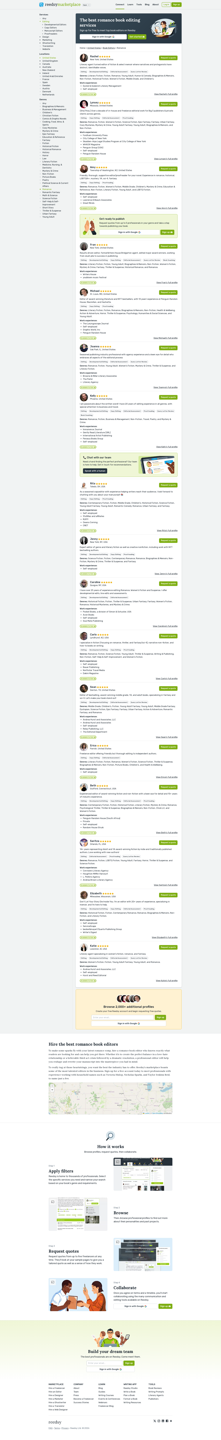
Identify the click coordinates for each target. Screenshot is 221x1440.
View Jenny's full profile (166, 574)
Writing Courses (106, 1395)
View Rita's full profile (167, 530)
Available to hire (87, 94)
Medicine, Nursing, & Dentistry (52, 166)
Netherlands (48, 94)
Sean (93, 686)
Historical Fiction (50, 146)
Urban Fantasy (49, 214)
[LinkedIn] (162, 1421)
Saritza (94, 841)
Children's (47, 112)
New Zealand (48, 70)
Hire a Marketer (56, 1399)
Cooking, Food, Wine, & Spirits (53, 123)
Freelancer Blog (106, 1406)
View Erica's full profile (167, 777)
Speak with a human (95, 471)
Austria (45, 88)
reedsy (63, 4)
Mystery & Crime (50, 131)
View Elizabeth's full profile (165, 937)
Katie (93, 945)
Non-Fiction (48, 174)
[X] (154, 1421)
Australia (46, 67)
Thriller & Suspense (51, 211)
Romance (46, 189)
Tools (139, 4)
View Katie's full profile (167, 980)
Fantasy (46, 140)
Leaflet (146, 1113)
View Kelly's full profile (167, 447)
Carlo (93, 634)
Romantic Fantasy (51, 192)
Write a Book (129, 1392)
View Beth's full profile (167, 832)
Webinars (102, 1402)
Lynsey (94, 102)
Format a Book (130, 1399)
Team (76, 1392)
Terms (57, 1428)
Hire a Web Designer (58, 1409)
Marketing (47, 40)
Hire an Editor (55, 1392)
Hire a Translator (56, 1406)
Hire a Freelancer (57, 1388)
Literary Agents (156, 1395)
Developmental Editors (55, 24)
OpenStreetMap (157, 1113)
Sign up (176, 4)
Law (44, 158)
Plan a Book (129, 1395)
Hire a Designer (56, 1395)
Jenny (94, 538)
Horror (45, 155)
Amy (92, 167)
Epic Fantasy (48, 134)
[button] (52, 1086)
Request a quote (168, 58)
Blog (147, 4)
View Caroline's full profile (165, 626)
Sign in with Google (102, 37)
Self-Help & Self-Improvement (50, 203)
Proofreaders (51, 34)
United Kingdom (50, 61)
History (45, 152)
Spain (45, 82)
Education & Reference (53, 137)
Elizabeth (96, 893)
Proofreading (128, 118)
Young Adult (48, 217)
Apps (85, 5)
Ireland (45, 73)
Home (82, 48)
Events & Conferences (109, 1399)
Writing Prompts (156, 1392)
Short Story (48, 207)
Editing (45, 21)
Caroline (95, 582)
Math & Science (49, 195)
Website (46, 49)
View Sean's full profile (167, 737)
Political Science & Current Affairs (55, 184)
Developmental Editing (99, 72)
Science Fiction (49, 198)
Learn (130, 4)
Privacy (65, 1428)
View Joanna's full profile (165, 387)
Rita (92, 483)
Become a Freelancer (84, 1399)
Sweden (46, 85)
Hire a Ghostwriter (57, 1402)
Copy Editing (95, 118)
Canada (46, 64)
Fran (93, 244)
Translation (47, 46)
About (155, 4)
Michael (95, 290)
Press (76, 1395)
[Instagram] (158, 1421)
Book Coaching (169, 260)
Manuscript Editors (54, 31)
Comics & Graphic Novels (54, 118)
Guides (101, 1392)
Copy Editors (51, 27)
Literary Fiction (49, 161)
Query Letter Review (139, 72)
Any (44, 18)
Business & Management (54, 109)
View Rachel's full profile (166, 94)
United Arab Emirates (52, 76)
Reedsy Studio (130, 1388)
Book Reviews (155, 1388)
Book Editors (109, 48)
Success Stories (81, 1402)
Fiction (45, 143)
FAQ (50, 1428)
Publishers (153, 1399)
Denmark (46, 91)
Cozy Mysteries (49, 128)
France (45, 79)
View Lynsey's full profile (166, 159)
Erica (93, 745)
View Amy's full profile (167, 208)
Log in (166, 4)
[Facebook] (167, 1421)
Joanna (94, 346)
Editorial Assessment (119, 72)
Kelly (93, 395)
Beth (93, 785)
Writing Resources (132, 1402)
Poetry (45, 180)
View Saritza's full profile (166, 885)
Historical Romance (51, 149)
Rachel (94, 56)
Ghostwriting (48, 43)
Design (45, 37)
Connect (120, 4)
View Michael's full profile (165, 338)
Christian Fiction (50, 115)
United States (49, 58)
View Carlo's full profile (167, 678)
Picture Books (49, 177)
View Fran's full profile (167, 282)
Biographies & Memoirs (53, 106)
